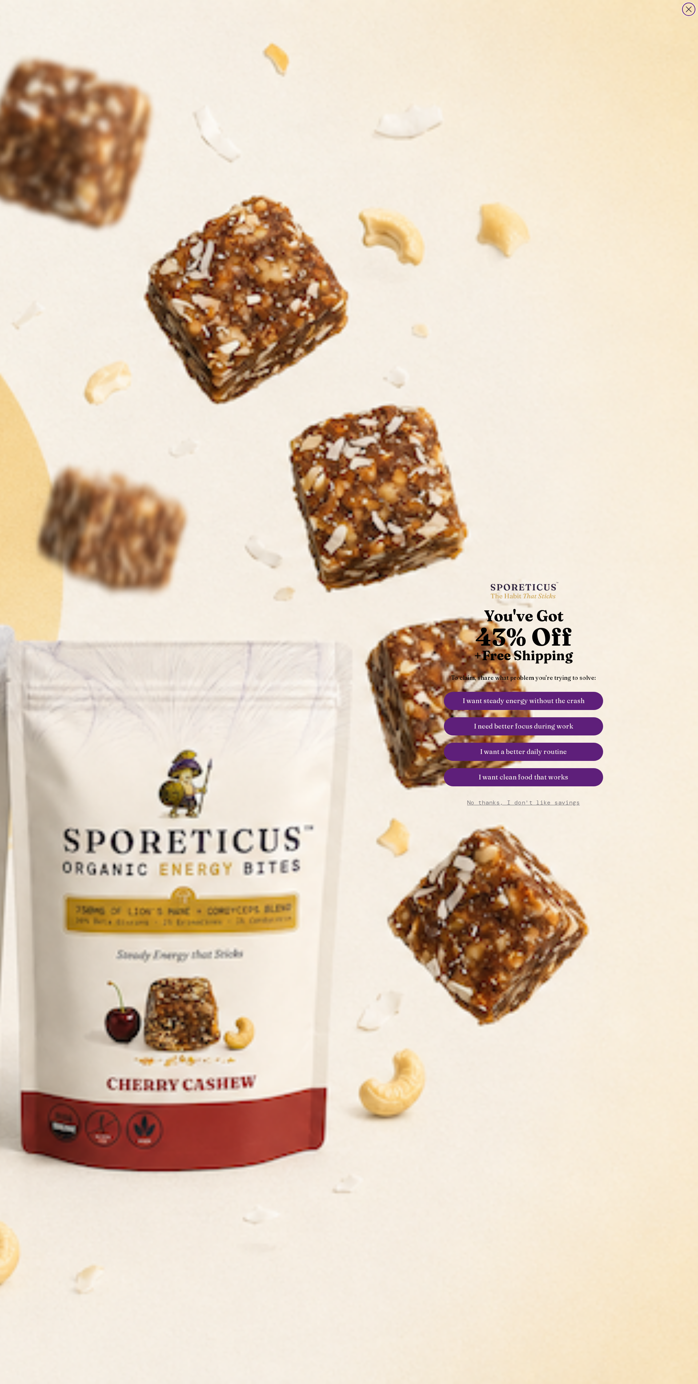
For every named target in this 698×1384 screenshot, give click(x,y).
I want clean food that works (523, 777)
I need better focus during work (523, 726)
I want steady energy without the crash (524, 701)
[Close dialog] (688, 9)
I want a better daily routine (523, 751)
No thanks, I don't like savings (523, 802)
